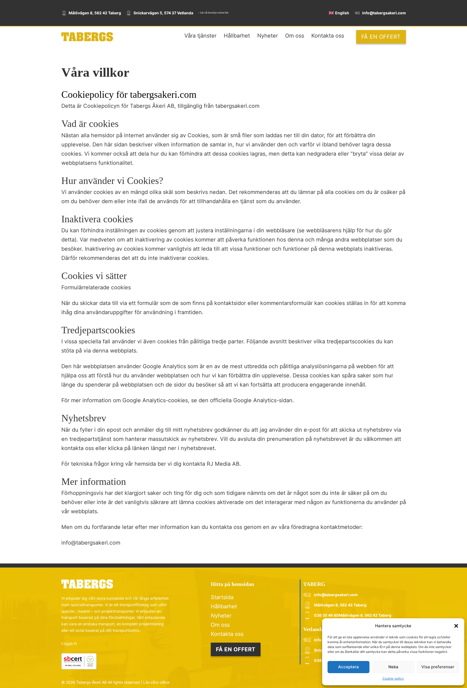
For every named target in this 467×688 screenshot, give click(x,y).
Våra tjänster (200, 35)
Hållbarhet (237, 35)
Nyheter (267, 35)
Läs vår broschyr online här (214, 12)
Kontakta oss (327, 35)
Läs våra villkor (156, 682)
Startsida (222, 597)
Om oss (294, 35)
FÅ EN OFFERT (381, 36)
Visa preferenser (437, 666)
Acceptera (348, 666)
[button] (456, 626)
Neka (393, 666)
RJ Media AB (223, 464)
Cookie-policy (393, 678)
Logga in (69, 643)
